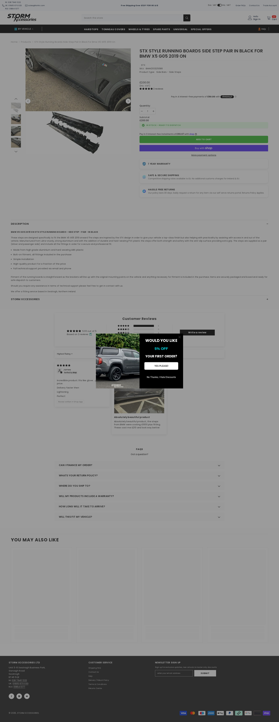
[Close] (179, 337)
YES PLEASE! (161, 366)
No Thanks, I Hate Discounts (161, 377)
